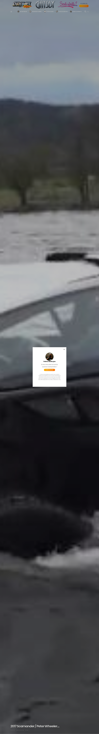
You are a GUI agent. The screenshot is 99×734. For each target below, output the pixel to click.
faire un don (49, 370)
